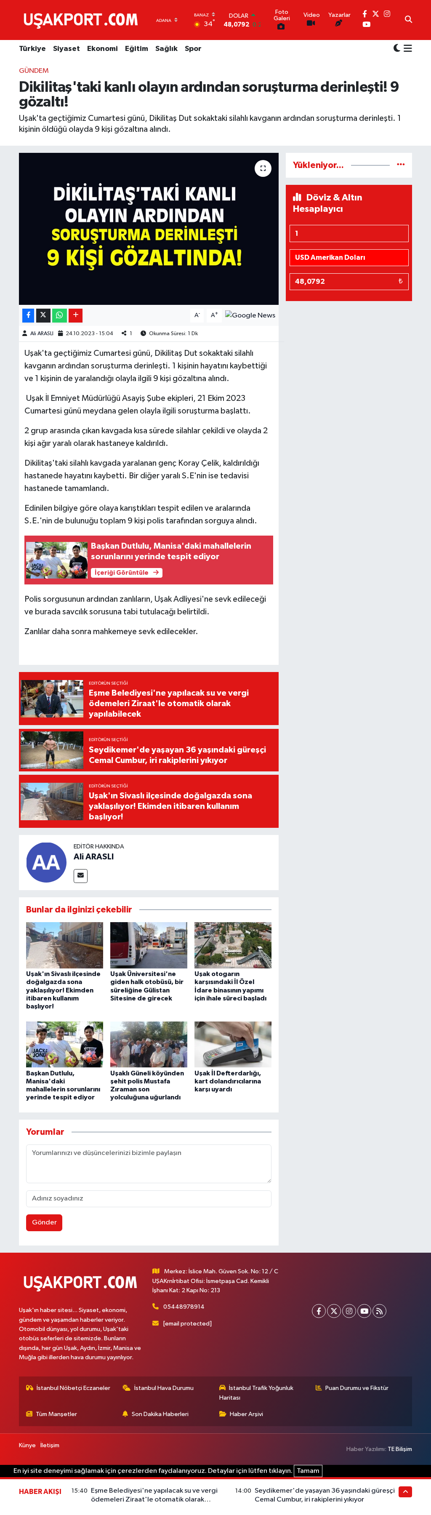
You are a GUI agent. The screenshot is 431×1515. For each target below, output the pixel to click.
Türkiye (32, 49)
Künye (27, 1445)
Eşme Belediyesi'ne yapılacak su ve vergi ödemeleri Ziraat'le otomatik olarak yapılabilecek (154, 1499)
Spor (193, 49)
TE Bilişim (400, 1449)
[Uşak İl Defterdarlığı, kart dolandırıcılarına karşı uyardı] (232, 1044)
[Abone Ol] (250, 315)
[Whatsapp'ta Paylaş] (59, 316)
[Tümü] (401, 165)
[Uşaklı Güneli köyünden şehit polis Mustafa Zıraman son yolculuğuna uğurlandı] (148, 1044)
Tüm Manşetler (56, 1414)
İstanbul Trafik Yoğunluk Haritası (256, 1392)
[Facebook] (319, 1311)
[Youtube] (364, 1311)
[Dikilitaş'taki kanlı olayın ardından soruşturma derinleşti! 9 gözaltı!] (149, 229)
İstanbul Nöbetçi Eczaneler (73, 1388)
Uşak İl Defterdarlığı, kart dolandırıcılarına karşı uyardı (227, 1081)
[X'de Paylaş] (43, 316)
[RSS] (379, 1311)
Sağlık (166, 49)
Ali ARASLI (41, 333)
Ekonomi (102, 49)
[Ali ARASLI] (46, 862)
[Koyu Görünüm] (397, 49)
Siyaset (66, 49)
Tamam (308, 1471)
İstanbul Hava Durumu (164, 1388)
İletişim (49, 1445)
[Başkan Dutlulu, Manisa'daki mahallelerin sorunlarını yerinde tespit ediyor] (64, 1044)
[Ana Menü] (406, 49)
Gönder (44, 1222)
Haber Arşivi (246, 1414)
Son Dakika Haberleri (160, 1414)
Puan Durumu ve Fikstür (356, 1388)
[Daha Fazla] (75, 316)
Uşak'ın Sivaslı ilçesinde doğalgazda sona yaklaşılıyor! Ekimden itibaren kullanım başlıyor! (63, 990)
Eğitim (136, 49)
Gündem (34, 71)
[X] (334, 1311)
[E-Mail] (81, 876)
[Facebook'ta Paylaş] (28, 316)
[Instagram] (349, 1311)
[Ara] (408, 20)
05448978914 (184, 1307)
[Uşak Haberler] (82, 20)
